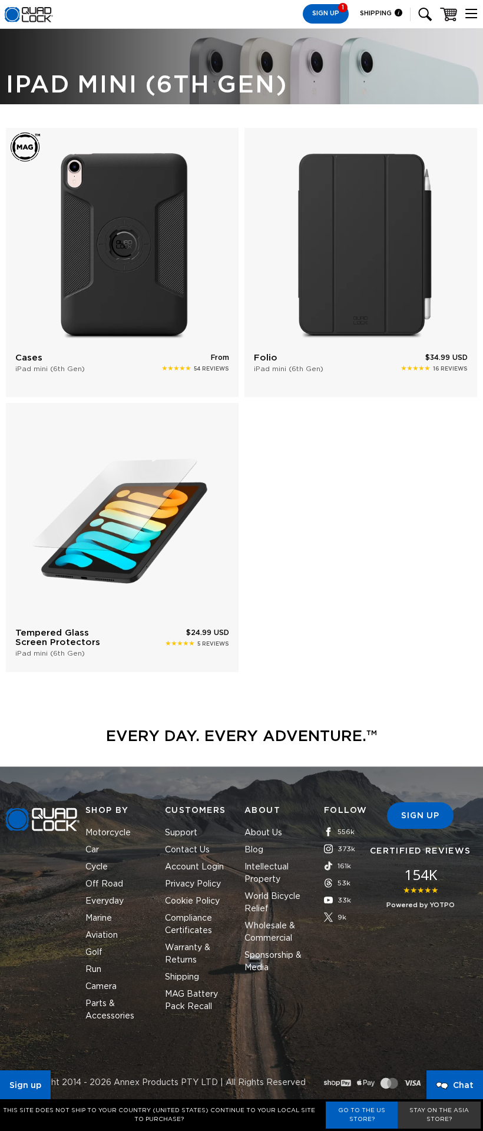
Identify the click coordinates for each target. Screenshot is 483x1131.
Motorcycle (108, 833)
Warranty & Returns (187, 954)
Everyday (104, 901)
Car (92, 850)
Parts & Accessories (109, 1010)
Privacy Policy (193, 884)
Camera (101, 987)
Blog (253, 850)
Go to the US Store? (361, 1114)
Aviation (101, 935)
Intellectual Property (266, 873)
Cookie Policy (192, 901)
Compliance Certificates (188, 924)
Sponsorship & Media (273, 961)
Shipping (376, 13)
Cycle (96, 867)
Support (181, 833)
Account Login (194, 867)
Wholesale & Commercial (269, 932)
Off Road (104, 884)
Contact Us (187, 850)
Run (93, 969)
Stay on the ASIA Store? (439, 1114)
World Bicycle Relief (272, 902)
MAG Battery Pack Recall (191, 1000)
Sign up (25, 1086)
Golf (93, 952)
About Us (263, 833)
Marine (98, 918)
